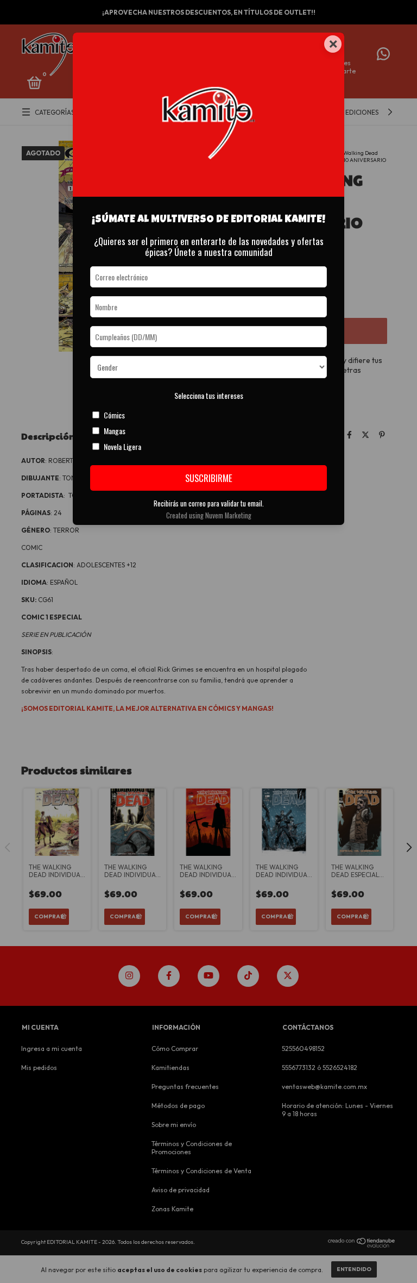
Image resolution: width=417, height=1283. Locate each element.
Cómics (114, 415)
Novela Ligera (122, 446)
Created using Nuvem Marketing (208, 515)
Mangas (114, 430)
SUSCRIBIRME (208, 478)
